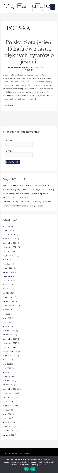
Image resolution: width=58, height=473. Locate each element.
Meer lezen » (9, 105)
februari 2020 (9, 431)
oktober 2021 (9, 347)
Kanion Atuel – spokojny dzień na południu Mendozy (27, 185)
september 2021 (10, 351)
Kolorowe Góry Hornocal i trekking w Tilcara (23, 206)
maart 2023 (8, 297)
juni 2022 (7, 318)
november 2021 (10, 343)
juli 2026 (6, 226)
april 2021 (7, 372)
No (33, 469)
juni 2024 (7, 260)
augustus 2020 (10, 406)
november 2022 (10, 305)
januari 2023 (8, 301)
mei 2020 (7, 418)
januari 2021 (8, 385)
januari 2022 (8, 335)
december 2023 (10, 276)
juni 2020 (7, 414)
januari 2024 (8, 272)
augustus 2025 (9, 239)
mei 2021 (7, 368)
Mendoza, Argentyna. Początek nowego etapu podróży (28, 189)
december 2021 (10, 339)
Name (9, 140)
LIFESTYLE (46, 67)
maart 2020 (8, 426)
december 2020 (10, 389)
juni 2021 (7, 364)
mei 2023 (7, 289)
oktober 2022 (9, 310)
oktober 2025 (9, 234)
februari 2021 (9, 380)
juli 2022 (6, 314)
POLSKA (29, 70)
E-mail (10, 151)
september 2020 (10, 401)
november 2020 (10, 393)
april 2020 (7, 422)
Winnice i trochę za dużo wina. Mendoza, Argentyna (27, 202)
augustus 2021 (9, 356)
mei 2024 (7, 264)
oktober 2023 (9, 280)
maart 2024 (8, 268)
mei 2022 (7, 322)
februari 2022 (9, 330)
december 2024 (10, 243)
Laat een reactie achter (17, 67)
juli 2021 (6, 360)
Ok (26, 469)
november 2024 (10, 247)
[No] (54, 464)
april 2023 (7, 293)
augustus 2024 (10, 255)
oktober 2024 (9, 251)
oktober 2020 (9, 397)
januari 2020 (8, 435)
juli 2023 (6, 284)
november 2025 (10, 230)
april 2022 (7, 326)
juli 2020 (7, 410)
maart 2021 (8, 376)
